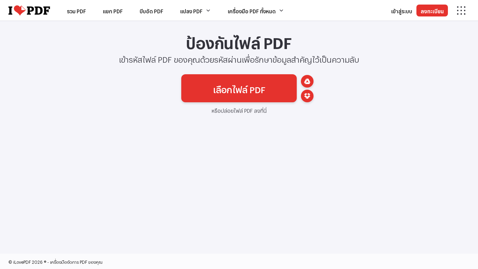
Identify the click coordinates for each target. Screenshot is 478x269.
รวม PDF (76, 10)
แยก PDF (113, 10)
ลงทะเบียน (432, 10)
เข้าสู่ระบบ (401, 10)
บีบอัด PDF (151, 10)
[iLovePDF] (29, 10)
